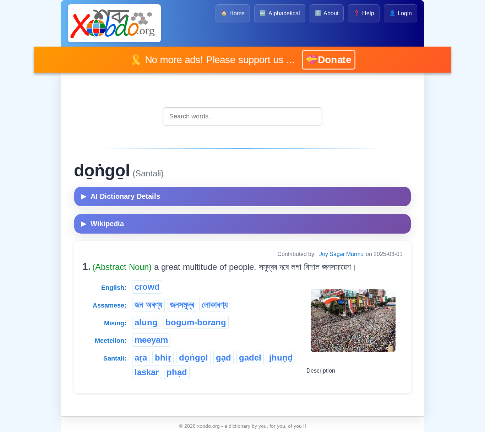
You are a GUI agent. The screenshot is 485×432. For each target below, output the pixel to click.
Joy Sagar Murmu (341, 254)
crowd (147, 287)
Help (363, 13)
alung (146, 322)
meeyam (151, 340)
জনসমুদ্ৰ (182, 304)
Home (233, 13)
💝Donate (318, 59)
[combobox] (242, 116)
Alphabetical (280, 13)
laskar (147, 372)
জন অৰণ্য (148, 304)
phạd (177, 372)
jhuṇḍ (281, 357)
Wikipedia (102, 224)
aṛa (141, 357)
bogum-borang (195, 322)
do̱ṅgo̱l (193, 357)
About (326, 13)
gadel (250, 357)
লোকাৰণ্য (215, 304)
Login (400, 13)
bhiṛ (163, 357)
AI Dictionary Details (120, 196)
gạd (223, 357)
